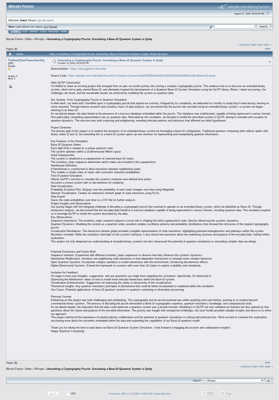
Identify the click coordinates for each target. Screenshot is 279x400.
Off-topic (39, 39)
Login (43, 32)
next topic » (264, 44)
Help (24, 32)
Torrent (52, 27)
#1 (270, 62)
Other (28, 39)
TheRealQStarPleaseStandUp (26, 60)
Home (15, 32)
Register (53, 32)
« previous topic (247, 44)
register (50, 20)
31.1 (46, 27)
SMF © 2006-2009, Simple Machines (152, 393)
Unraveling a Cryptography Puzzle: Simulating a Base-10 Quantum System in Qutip (99, 39)
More (64, 32)
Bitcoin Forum (14, 39)
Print (267, 48)
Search (34, 32)
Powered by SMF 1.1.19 (121, 393)
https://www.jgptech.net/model (88, 68)
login (39, 20)
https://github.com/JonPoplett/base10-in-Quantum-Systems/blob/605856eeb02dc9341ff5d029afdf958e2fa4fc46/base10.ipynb (142, 75)
